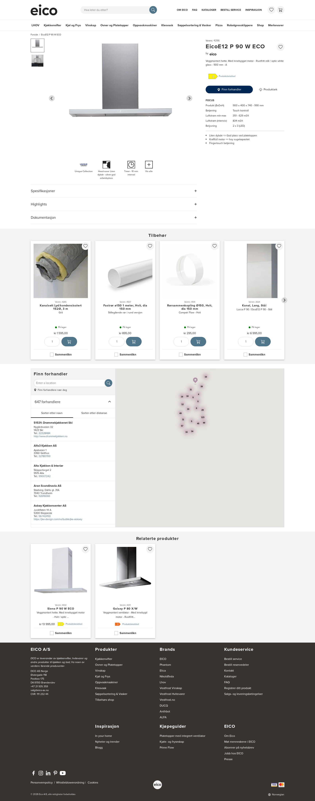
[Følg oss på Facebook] (33, 773)
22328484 (44, 433)
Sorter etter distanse (94, 413)
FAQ (194, 10)
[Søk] (153, 10)
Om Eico (182, 10)
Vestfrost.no (167, 700)
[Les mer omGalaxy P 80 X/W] (125, 591)
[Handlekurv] (280, 10)
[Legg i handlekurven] (69, 341)
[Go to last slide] (52, 98)
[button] (37, 45)
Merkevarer (276, 25)
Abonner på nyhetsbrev (239, 747)
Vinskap (90, 25)
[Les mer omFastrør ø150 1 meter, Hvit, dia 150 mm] (125, 300)
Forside (34, 34)
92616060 (44, 496)
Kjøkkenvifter (52, 25)
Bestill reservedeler (236, 665)
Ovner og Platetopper (114, 25)
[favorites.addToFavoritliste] (280, 47)
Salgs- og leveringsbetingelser (243, 694)
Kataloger (209, 10)
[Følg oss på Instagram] (41, 773)
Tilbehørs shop (104, 700)
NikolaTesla (167, 676)
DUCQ (164, 705)
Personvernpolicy (42, 782)
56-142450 (45, 516)
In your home (103, 736)
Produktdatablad (227, 76)
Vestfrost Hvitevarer (172, 694)
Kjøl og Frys (73, 25)
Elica (163, 670)
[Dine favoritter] (271, 10)
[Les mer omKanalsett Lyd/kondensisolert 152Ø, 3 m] (61, 300)
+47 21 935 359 (39, 686)
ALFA (163, 717)
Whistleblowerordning (70, 782)
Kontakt (229, 670)
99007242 (44, 476)
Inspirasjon (253, 10)
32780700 (44, 456)
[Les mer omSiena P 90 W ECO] (61, 591)
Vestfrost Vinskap (171, 688)
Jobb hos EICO (233, 753)
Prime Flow (167, 747)
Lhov (163, 682)
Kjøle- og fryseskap (172, 742)
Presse (228, 759)
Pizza (219, 25)
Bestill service (231, 10)
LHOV (35, 25)
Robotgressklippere (240, 25)
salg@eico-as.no (40, 690)
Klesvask (167, 25)
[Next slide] (189, 98)
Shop (260, 25)
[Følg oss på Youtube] (63, 773)
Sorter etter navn (52, 413)
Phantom (165, 665)
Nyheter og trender (107, 742)
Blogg (99, 747)
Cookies (93, 782)
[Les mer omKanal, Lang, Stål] (254, 300)
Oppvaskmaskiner (145, 25)
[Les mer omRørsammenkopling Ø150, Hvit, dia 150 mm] (190, 300)
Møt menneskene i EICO (239, 742)
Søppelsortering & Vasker (194, 25)
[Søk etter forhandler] (108, 383)
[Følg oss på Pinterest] (55, 773)
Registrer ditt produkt (237, 688)
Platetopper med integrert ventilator (182, 736)
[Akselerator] (46, 9)
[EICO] (157, 784)
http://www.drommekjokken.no (50, 436)
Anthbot (165, 711)
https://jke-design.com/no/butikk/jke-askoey (58, 519)
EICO (163, 659)
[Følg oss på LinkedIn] (48, 773)
